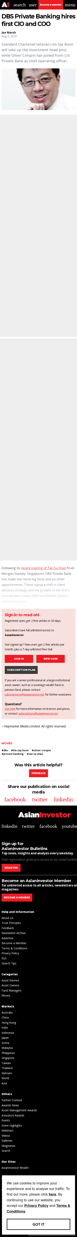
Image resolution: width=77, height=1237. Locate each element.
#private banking (12, 754)
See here (10, 709)
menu (70, 4)
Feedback (39, 773)
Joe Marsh (9, 32)
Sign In (19, 658)
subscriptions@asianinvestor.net (24, 694)
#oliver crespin (41, 750)
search (19, 4)
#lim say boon (20, 750)
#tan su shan (35, 754)
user (33, 4)
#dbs (5, 750)
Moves (7, 743)
